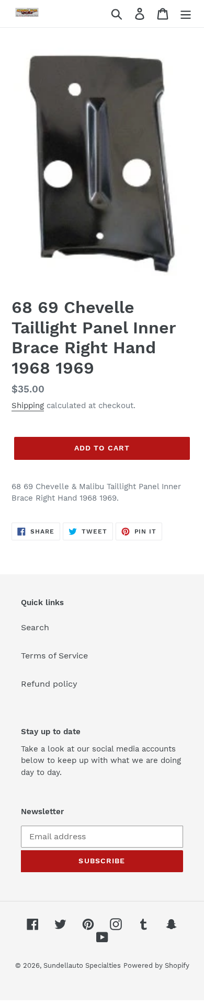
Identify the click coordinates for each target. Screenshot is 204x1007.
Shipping (28, 405)
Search (35, 627)
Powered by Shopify (156, 965)
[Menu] (185, 14)
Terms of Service (54, 656)
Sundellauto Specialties (82, 965)
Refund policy (49, 684)
